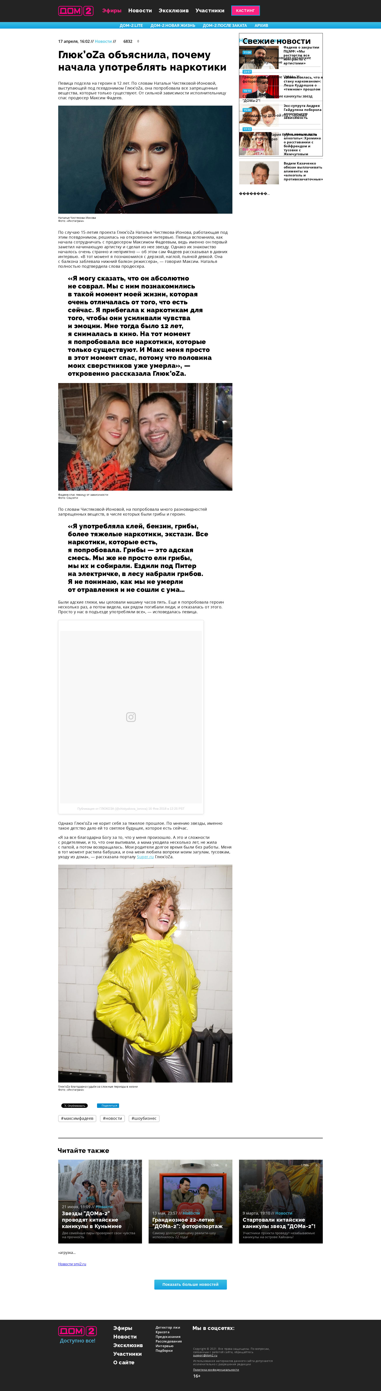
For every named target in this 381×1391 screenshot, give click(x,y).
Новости (140, 10)
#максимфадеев (77, 1118)
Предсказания (168, 1336)
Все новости (253, 149)
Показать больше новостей (190, 1284)
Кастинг (245, 10)
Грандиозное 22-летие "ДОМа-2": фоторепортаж (272, 79)
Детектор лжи (168, 1327)
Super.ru (145, 856)
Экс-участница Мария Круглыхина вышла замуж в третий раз (280, 136)
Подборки (164, 1350)
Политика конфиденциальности (216, 1369)
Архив (261, 25)
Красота (163, 1332)
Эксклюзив (174, 10)
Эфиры (112, 10)
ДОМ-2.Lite (131, 25)
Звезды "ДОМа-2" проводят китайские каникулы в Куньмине (277, 60)
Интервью (165, 1346)
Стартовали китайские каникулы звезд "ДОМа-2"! (277, 98)
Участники (210, 10)
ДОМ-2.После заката (225, 25)
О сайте (124, 1362)
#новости (112, 1118)
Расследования (169, 1341)
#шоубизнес (144, 1118)
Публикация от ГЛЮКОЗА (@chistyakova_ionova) (112, 808)
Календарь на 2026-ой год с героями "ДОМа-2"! (275, 117)
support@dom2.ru (205, 1355)
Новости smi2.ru (72, 1264)
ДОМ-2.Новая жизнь (173, 25)
